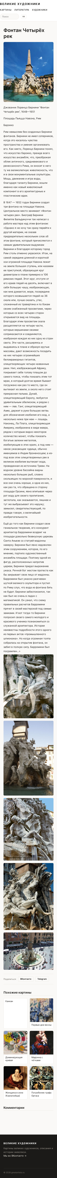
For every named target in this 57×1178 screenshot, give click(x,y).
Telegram (42, 979)
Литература (21, 10)
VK (23, 16)
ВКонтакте (25, 979)
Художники (39, 10)
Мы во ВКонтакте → (15, 1155)
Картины (5, 10)
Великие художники (20, 4)
